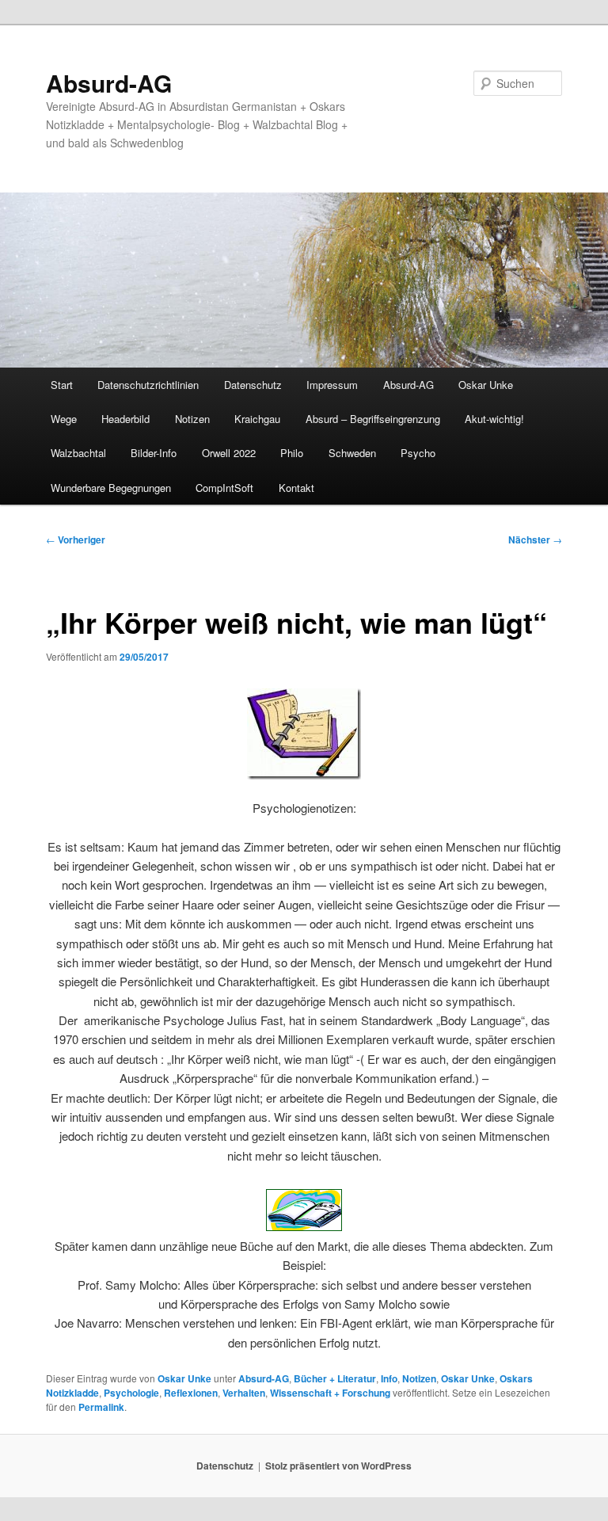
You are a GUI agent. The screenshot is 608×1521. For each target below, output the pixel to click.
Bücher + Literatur (335, 1378)
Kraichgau (257, 418)
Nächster (535, 539)
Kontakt (296, 487)
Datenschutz (253, 384)
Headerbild (125, 418)
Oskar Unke (485, 384)
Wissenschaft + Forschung (330, 1393)
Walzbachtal (78, 452)
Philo (291, 452)
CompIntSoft (224, 487)
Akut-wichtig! (494, 418)
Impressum (332, 384)
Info (389, 1378)
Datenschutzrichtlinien (148, 384)
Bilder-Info (154, 452)
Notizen (192, 418)
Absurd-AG (109, 83)
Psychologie (131, 1393)
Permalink (101, 1407)
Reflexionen (191, 1393)
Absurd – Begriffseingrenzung (373, 418)
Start (62, 384)
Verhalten (243, 1393)
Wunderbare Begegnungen (111, 487)
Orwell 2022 (229, 452)
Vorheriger (75, 539)
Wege (64, 418)
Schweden (352, 452)
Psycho (418, 452)
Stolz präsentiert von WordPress (338, 1465)
